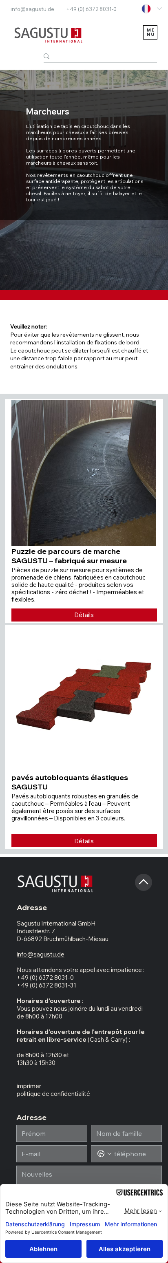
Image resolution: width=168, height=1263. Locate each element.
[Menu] (150, 32)
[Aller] (143, 882)
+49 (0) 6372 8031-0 (91, 9)
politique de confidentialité (53, 1094)
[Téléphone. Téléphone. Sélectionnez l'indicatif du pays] (104, 1154)
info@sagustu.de (32, 9)
